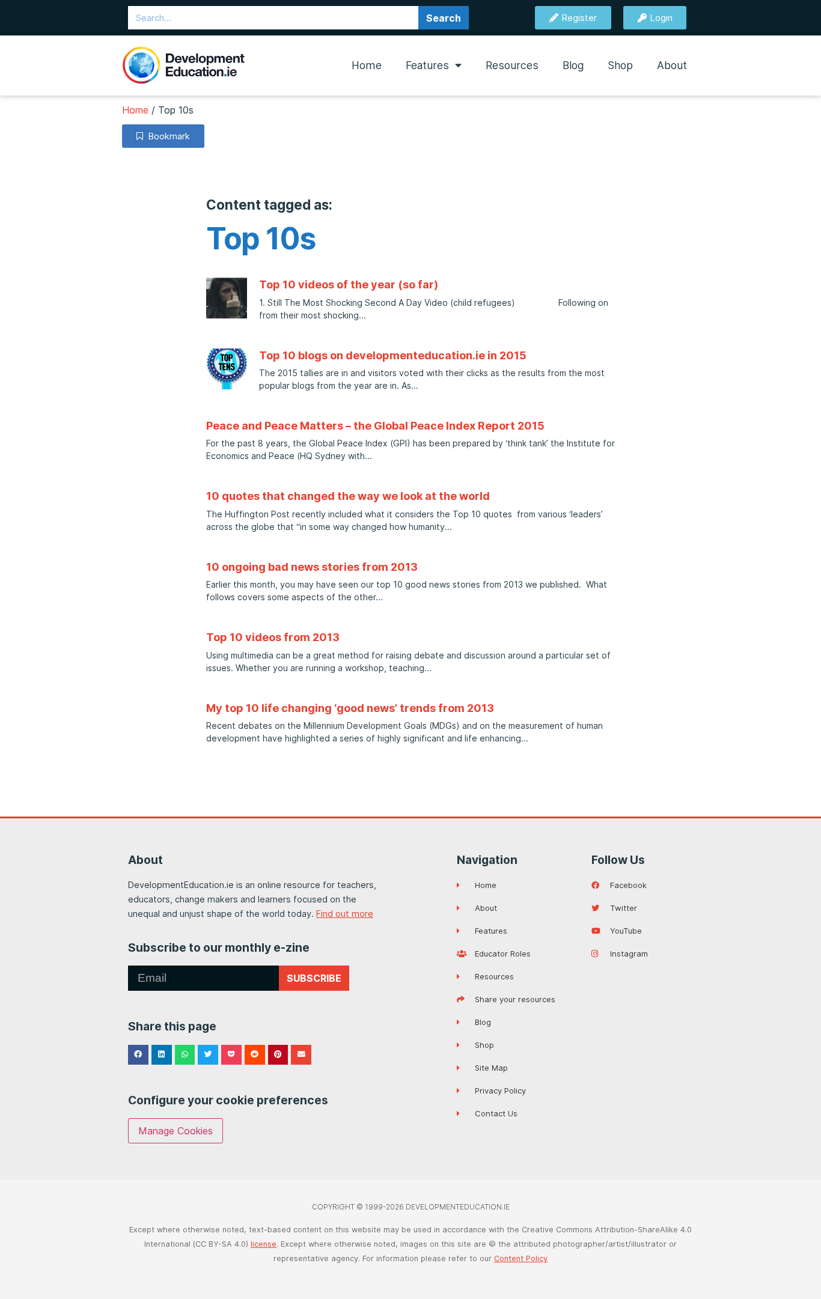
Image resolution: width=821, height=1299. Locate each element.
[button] (138, 1055)
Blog (573, 65)
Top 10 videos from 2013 (273, 637)
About (672, 65)
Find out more (344, 913)
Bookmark (166, 136)
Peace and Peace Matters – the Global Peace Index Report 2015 (375, 425)
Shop (620, 65)
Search (443, 18)
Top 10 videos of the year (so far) (348, 284)
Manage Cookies (175, 1131)
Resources (512, 65)
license (263, 1244)
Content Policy (521, 1258)
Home (367, 65)
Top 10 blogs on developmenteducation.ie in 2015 (392, 355)
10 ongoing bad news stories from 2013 (312, 567)
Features (427, 65)
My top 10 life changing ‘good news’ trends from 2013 (350, 708)
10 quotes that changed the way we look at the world (348, 496)
